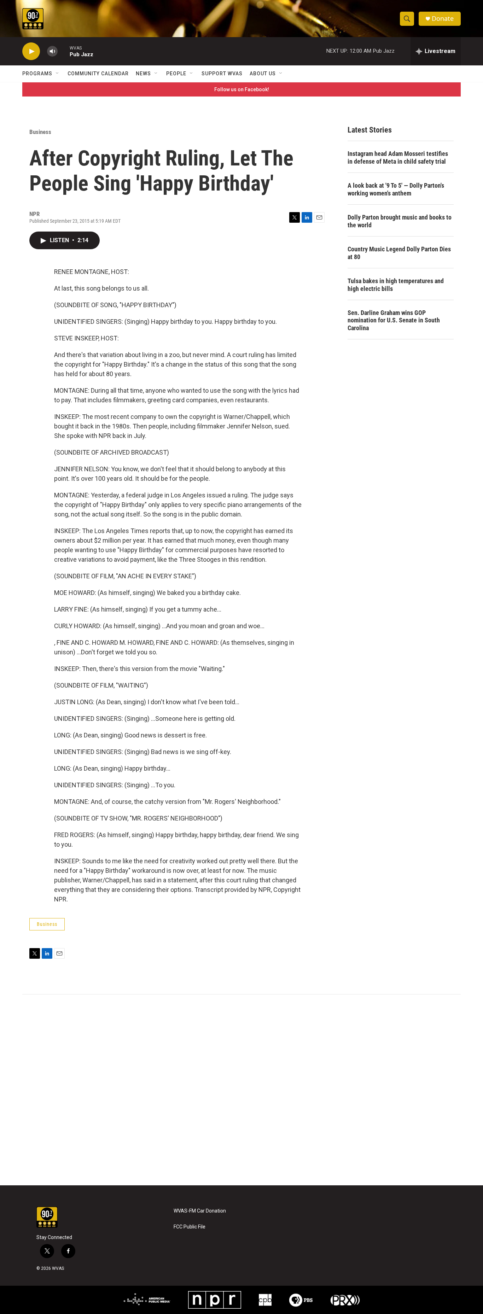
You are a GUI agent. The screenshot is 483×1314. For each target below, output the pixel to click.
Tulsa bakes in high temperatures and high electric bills (396, 284)
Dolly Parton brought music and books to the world (400, 221)
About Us (263, 73)
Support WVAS (222, 73)
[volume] (52, 51)
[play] (31, 51)
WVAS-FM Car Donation (200, 1211)
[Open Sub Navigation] (57, 73)
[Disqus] (241, 1089)
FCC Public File (189, 1227)
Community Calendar (98, 73)
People (176, 73)
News (143, 73)
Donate (443, 18)
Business (40, 131)
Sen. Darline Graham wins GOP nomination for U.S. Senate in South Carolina (394, 320)
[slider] (64, 51)
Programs (37, 73)
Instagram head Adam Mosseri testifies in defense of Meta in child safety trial (398, 157)
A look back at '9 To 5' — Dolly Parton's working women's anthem (396, 189)
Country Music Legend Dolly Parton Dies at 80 (399, 253)
